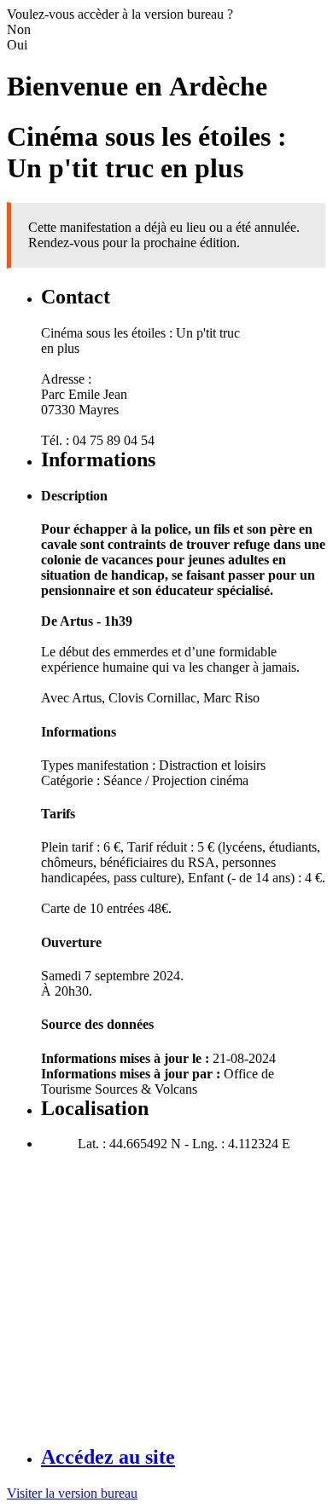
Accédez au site (108, 1457)
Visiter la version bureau (72, 1493)
